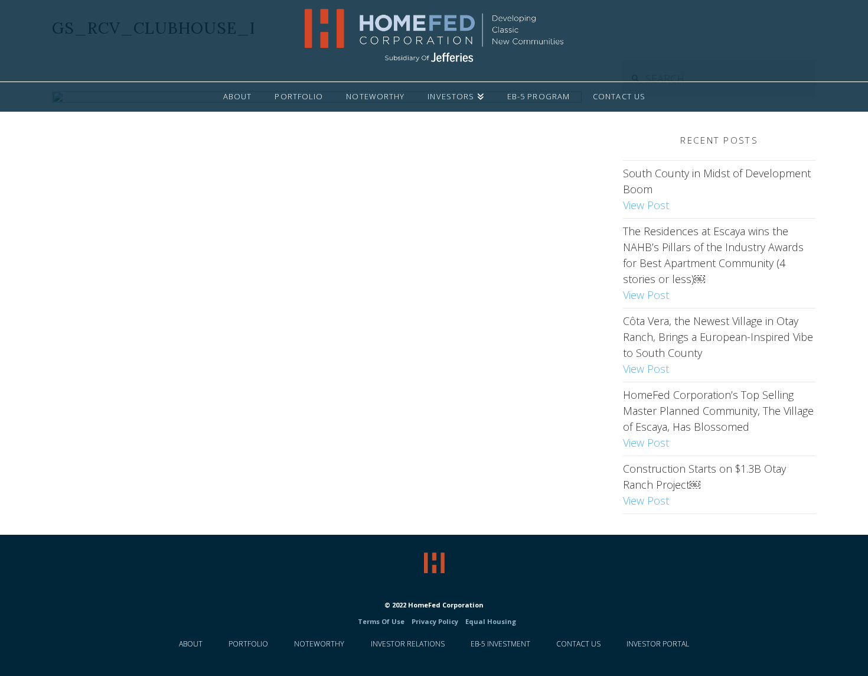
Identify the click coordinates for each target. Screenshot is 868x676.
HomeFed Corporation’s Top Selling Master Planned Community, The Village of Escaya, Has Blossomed (718, 419)
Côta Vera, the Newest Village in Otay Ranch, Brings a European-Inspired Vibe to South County (718, 345)
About (191, 644)
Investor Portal (657, 644)
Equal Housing (490, 621)
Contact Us (578, 644)
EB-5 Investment (500, 644)
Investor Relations (408, 644)
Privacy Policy (435, 621)
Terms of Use (381, 621)
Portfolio (248, 644)
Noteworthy (319, 644)
